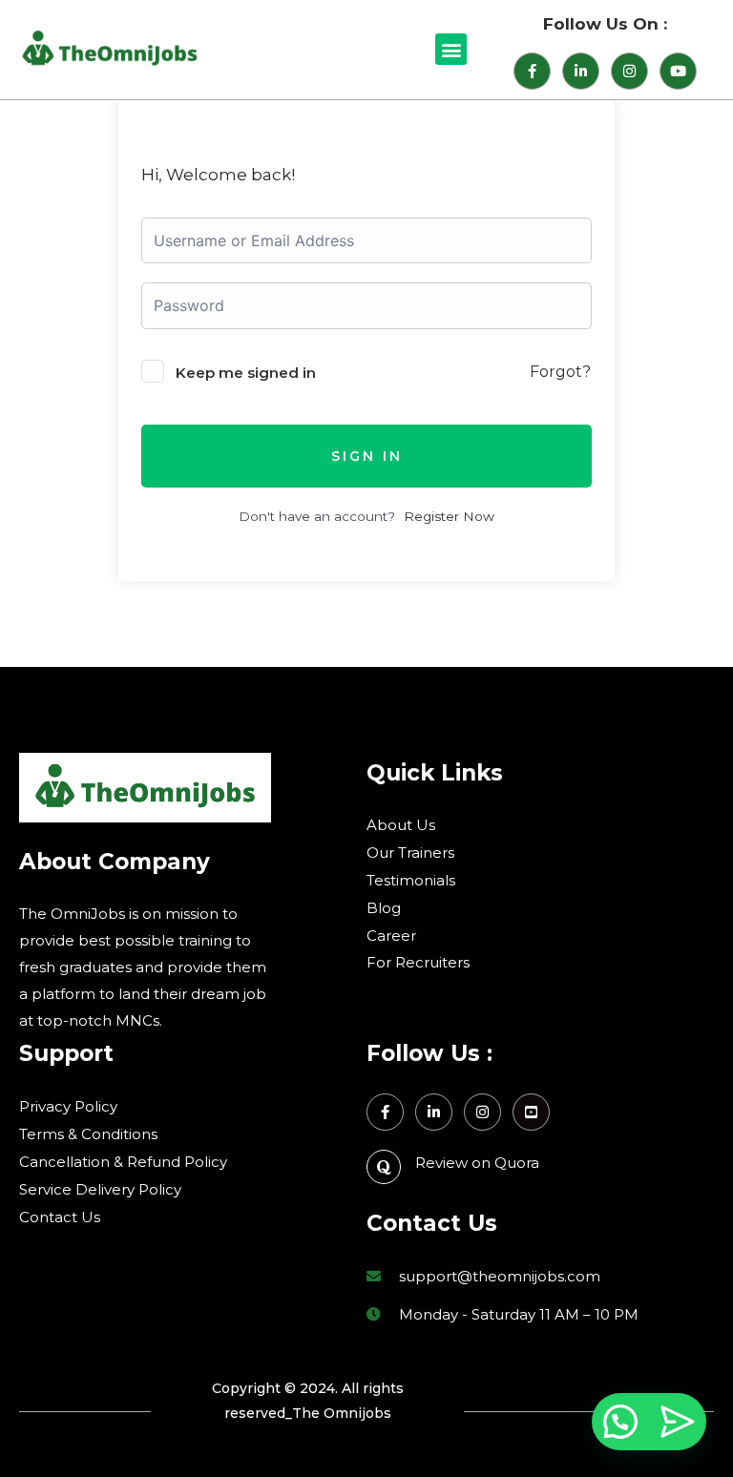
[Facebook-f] (532, 71)
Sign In (367, 456)
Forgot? (560, 372)
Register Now (449, 516)
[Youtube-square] (531, 1112)
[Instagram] (629, 71)
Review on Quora (477, 1163)
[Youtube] (678, 71)
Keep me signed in (246, 373)
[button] (451, 49)
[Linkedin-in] (580, 71)
